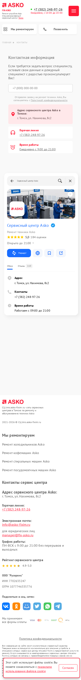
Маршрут (22, 253)
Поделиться (6, 606)
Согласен (68, 668)
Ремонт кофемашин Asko (20, 453)
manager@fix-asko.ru (17, 535)
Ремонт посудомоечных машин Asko (29, 470)
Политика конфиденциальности (40, 639)
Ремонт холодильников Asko (23, 444)
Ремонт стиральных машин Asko (26, 461)
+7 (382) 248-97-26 (48, 9)
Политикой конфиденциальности (49, 100)
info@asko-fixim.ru (16, 524)
